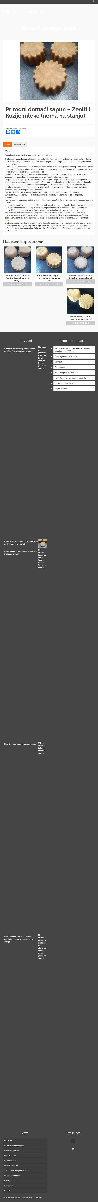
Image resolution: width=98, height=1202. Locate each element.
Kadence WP (38, 1198)
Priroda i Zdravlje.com (23, 11)
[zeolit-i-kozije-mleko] (49, 71)
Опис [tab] (7, 144)
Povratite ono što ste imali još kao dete (70, 378)
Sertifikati (58, 361)
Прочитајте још (17, 284)
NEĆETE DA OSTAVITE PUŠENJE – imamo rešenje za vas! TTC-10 (72, 349)
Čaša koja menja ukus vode (66, 356)
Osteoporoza (60, 367)
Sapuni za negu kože (19, 128)
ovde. (7, 220)
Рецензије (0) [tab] (19, 144)
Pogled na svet (61, 388)
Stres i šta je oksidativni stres (66, 372)
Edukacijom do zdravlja (64, 383)
